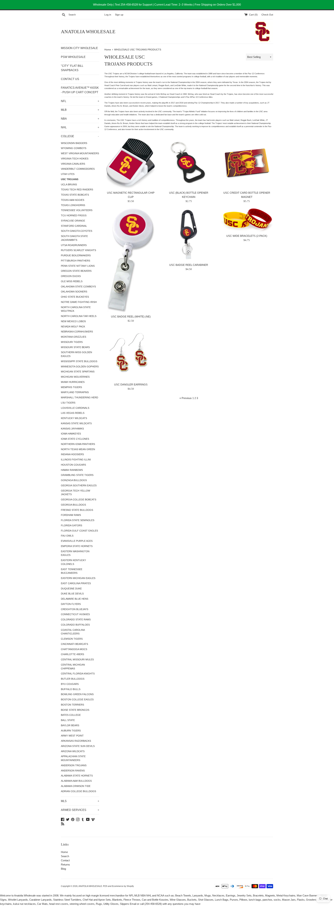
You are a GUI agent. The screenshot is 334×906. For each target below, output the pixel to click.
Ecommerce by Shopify (123, 886)
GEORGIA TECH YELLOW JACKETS (75, 492)
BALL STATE (68, 720)
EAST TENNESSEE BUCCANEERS (71, 571)
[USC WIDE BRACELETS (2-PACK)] (246, 220)
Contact (65, 860)
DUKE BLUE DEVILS (72, 593)
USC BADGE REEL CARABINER (188, 264)
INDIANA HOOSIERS (72, 454)
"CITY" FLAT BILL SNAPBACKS (72, 68)
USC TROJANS (69, 179)
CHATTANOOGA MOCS (74, 649)
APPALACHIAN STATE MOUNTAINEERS (73, 758)
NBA (80, 118)
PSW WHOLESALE (73, 56)
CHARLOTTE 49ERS (72, 654)
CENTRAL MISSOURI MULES (77, 659)
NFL (80, 101)
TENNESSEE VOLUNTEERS (76, 210)
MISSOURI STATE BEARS (75, 347)
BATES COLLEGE (71, 715)
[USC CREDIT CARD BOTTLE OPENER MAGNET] (246, 162)
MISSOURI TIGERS (72, 342)
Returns (65, 864)
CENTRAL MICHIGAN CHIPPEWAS (73, 666)
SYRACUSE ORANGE (73, 220)
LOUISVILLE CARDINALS (75, 408)
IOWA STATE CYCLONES (75, 439)
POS (105, 886)
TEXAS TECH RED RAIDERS (77, 189)
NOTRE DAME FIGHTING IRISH (79, 302)
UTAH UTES (67, 174)
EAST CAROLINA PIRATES (76, 583)
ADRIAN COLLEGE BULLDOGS (78, 791)
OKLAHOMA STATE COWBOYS (78, 286)
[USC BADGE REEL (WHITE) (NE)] (130, 260)
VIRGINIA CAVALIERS (73, 164)
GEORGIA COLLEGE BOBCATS (78, 499)
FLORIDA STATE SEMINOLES (77, 520)
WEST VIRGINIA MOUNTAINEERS (80, 153)
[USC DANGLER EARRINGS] (130, 354)
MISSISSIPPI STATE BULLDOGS (79, 361)
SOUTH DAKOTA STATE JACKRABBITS (74, 238)
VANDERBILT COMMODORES (78, 169)
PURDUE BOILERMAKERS (76, 255)
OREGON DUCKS (71, 276)
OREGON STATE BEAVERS (76, 271)
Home (64, 852)
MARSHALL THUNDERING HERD (79, 397)
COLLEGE (80, 136)
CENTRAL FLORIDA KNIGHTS (78, 673)
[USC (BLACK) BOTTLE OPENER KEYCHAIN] (188, 162)
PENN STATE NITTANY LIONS (78, 266)
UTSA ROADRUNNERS (74, 245)
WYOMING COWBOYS (73, 148)
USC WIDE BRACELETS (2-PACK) (246, 235)
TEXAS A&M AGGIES (72, 200)
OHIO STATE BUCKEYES (75, 297)
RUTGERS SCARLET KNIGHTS (78, 250)
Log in (107, 14)
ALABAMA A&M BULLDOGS (76, 781)
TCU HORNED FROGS (73, 215)
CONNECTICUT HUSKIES (75, 614)
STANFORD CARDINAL (74, 226)
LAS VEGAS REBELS (72, 413)
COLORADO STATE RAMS (76, 619)
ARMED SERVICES (80, 809)
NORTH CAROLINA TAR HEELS (78, 316)
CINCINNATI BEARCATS (74, 644)
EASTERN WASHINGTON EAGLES (75, 553)
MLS (80, 801)
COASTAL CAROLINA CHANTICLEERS (73, 632)
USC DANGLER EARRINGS (131, 384)
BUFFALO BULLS (70, 689)
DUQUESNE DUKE (71, 588)
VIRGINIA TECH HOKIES (74, 158)
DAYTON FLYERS (71, 604)
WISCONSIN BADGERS (74, 143)
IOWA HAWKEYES (71, 433)
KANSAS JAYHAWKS (72, 428)
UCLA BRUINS (69, 184)
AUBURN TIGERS (71, 730)
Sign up (119, 14)
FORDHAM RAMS (71, 515)
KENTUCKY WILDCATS (74, 418)
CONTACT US (70, 79)
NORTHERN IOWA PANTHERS (78, 444)
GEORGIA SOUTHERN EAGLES (79, 485)
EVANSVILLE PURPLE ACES (77, 541)
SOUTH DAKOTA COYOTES (76, 231)
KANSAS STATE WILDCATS (76, 423)
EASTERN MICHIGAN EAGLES (78, 578)
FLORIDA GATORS (71, 525)
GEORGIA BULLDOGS (73, 505)
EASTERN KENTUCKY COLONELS (73, 562)
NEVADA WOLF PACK (73, 326)
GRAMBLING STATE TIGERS (77, 475)
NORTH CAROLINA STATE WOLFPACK (76, 309)
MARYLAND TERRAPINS (75, 392)
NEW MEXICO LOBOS (73, 321)
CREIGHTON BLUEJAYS (74, 609)
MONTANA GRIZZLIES (73, 337)
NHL (80, 127)
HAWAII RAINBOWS (72, 470)
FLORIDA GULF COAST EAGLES (79, 530)
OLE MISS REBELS (71, 281)
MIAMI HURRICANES (73, 382)
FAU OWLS (67, 535)
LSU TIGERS (68, 402)
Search (65, 856)
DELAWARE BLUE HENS (74, 599)
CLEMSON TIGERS (72, 639)
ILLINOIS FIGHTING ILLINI (76, 459)
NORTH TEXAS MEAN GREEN (78, 449)
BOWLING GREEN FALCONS (77, 694)
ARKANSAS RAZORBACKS (76, 741)
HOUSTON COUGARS (73, 465)
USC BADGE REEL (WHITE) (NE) (131, 316)
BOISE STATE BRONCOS (75, 710)
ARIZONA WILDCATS (73, 751)
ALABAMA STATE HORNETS (77, 775)
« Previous (186, 398)
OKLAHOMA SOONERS (74, 291)
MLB (80, 109)
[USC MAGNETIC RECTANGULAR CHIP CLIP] (130, 162)
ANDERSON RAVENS (73, 770)
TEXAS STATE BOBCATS (75, 195)
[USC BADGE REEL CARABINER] (188, 234)
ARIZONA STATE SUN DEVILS (78, 746)
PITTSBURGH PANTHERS (75, 260)
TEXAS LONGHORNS (73, 205)
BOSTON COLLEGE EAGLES (77, 699)
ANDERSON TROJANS (73, 765)
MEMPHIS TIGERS (71, 387)
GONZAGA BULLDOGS (74, 480)
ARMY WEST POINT (72, 735)
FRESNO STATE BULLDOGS (77, 510)
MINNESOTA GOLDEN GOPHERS (80, 366)
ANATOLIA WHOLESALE (88, 31)
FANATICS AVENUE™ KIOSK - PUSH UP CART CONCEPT (80, 90)
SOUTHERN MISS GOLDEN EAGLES (76, 354)
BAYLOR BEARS (70, 725)
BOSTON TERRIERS (72, 704)
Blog (63, 868)
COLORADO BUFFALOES (75, 624)
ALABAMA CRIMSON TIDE (75, 786)
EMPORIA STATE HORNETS (77, 546)
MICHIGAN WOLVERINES (75, 377)
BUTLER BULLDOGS (72, 679)
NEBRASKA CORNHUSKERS (77, 331)
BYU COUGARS (70, 684)
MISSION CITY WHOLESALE (79, 48)
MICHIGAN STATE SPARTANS (77, 371)
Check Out (267, 14)
